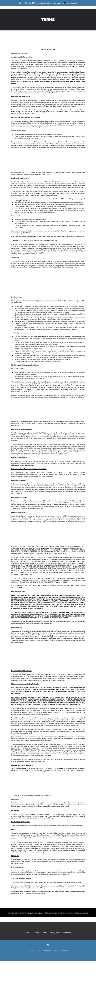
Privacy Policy (55, 932)
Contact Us (67, 932)
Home (27, 932)
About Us (36, 932)
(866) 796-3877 (29, 3)
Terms (45, 932)
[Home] (48, 944)
